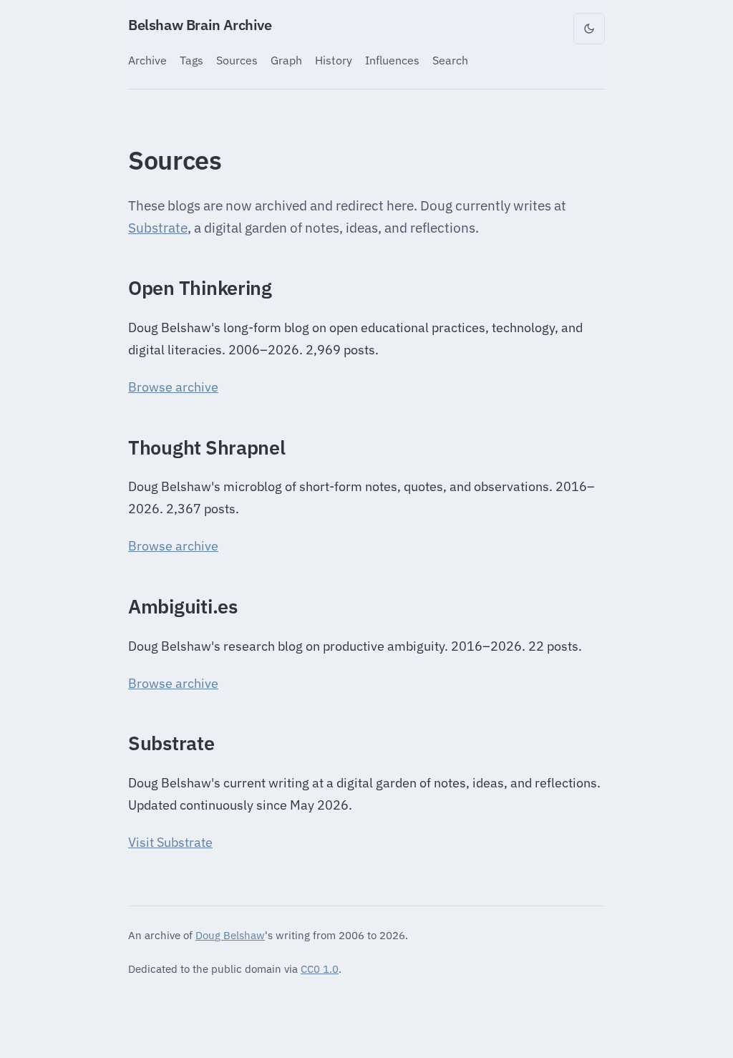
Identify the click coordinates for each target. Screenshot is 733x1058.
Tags (191, 59)
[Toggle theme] (589, 28)
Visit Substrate (170, 842)
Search (450, 59)
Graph (286, 59)
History (333, 59)
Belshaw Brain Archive (200, 25)
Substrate (158, 227)
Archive (147, 59)
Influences (392, 59)
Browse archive (173, 387)
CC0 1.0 (320, 968)
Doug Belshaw (230, 935)
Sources (237, 59)
